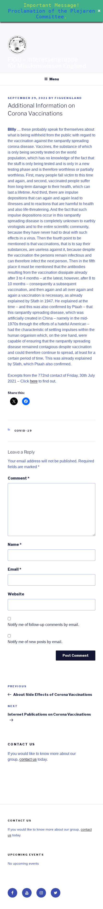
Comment (18, 478)
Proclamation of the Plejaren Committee (51, 14)
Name (15, 544)
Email (14, 569)
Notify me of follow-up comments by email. (43, 625)
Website (16, 594)
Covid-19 (23, 430)
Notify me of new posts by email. (35, 642)
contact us (28, 759)
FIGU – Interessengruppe (43, 59)
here (34, 381)
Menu (54, 79)
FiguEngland (68, 98)
